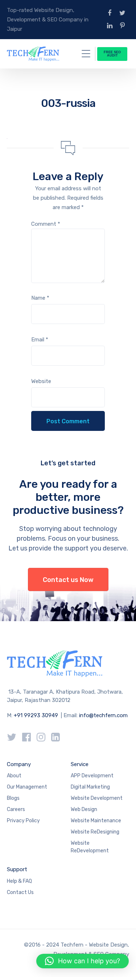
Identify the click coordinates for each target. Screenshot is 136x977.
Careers (16, 809)
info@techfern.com (103, 715)
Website (41, 381)
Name (40, 298)
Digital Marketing (90, 787)
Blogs (13, 798)
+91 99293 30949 (36, 715)
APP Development (92, 776)
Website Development (97, 798)
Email (39, 339)
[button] (82, 961)
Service (79, 764)
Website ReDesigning (95, 832)
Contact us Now (68, 580)
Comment (45, 224)
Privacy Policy (23, 821)
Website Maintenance (96, 821)
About (14, 776)
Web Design (84, 809)
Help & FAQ (19, 881)
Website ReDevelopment (90, 847)
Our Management (27, 787)
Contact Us (20, 892)
